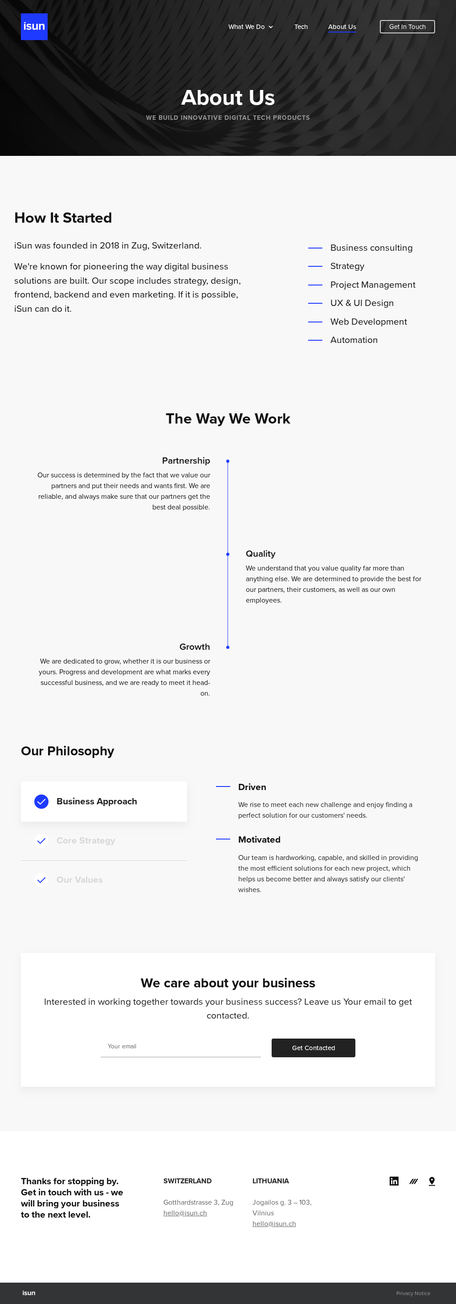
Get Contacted (313, 1048)
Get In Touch (407, 27)
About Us (342, 27)
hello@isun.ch (185, 1213)
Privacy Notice (413, 1293)
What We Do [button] (246, 27)
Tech (301, 27)
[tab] (104, 802)
